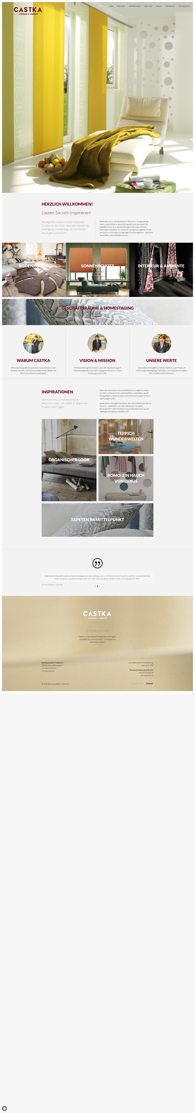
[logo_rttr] (28, 8)
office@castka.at (48, 673)
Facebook (149, 686)
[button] (95, 589)
